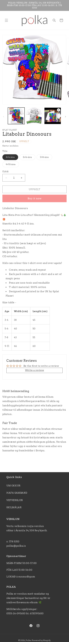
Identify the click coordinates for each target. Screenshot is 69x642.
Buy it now (35, 198)
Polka (28, 640)
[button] (6, 20)
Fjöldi (5, 171)
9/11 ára (11, 164)
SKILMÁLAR (14, 507)
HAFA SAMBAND (16, 493)
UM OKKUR (13, 485)
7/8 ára (44, 157)
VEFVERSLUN (14, 500)
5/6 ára (27, 157)
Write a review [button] (34, 370)
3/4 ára (10, 157)
